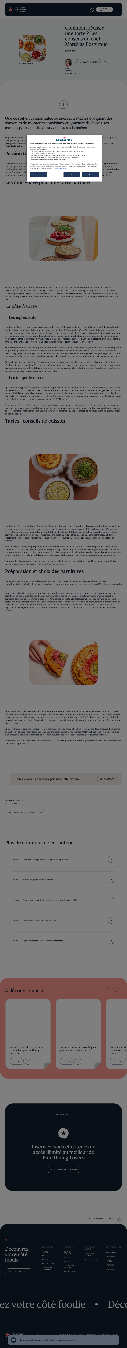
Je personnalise (38, 175)
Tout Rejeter (72, 175)
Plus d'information (60, 168)
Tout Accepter (90, 175)
